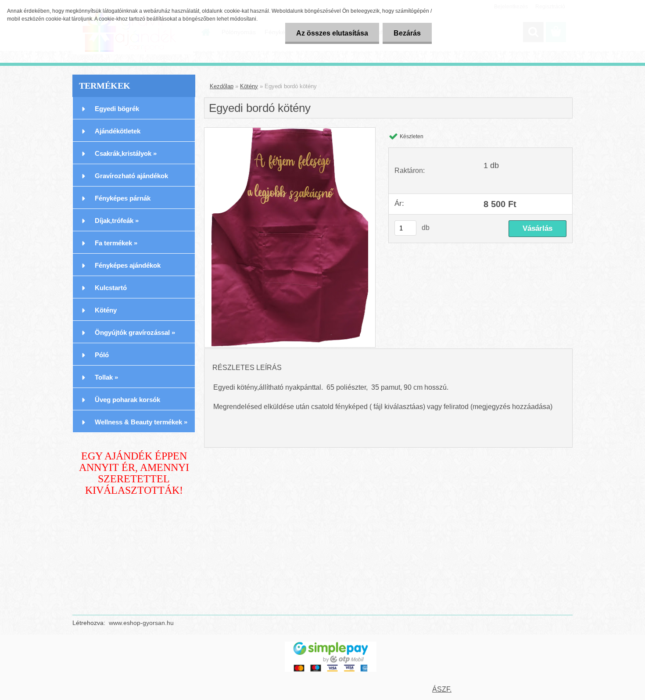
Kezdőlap (221, 86)
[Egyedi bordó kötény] (289, 237)
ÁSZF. (442, 689)
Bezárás (407, 33)
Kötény (249, 86)
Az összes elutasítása (332, 33)
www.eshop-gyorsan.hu (141, 622)
